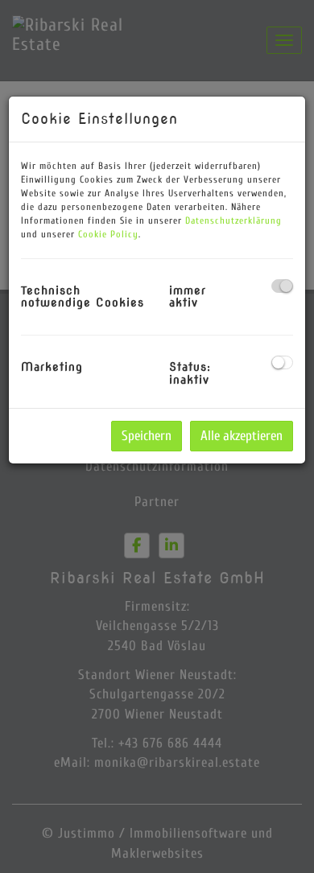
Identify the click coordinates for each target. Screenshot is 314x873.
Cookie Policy (108, 234)
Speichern (146, 435)
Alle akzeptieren (241, 435)
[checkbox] (282, 286)
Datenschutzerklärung (233, 220)
